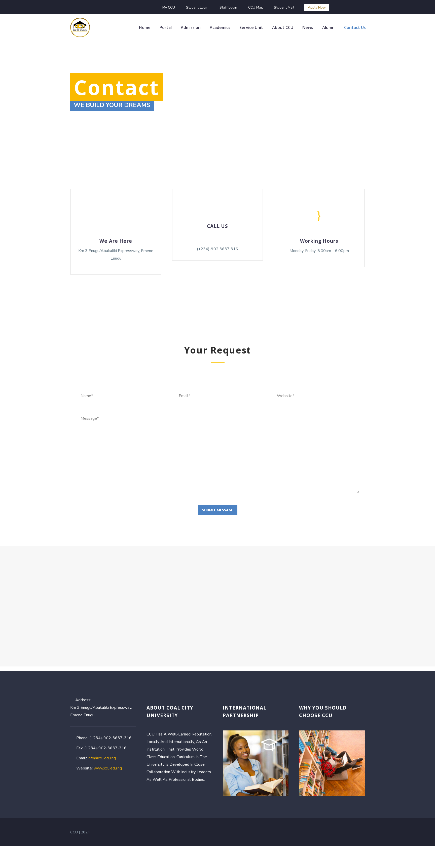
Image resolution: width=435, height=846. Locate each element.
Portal (166, 27)
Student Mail (284, 7)
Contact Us (355, 27)
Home (145, 27)
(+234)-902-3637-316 (110, 738)
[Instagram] (131, 8)
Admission (191, 27)
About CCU (282, 27)
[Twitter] (123, 8)
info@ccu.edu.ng (102, 758)
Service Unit (251, 27)
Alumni (329, 27)
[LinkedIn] (116, 8)
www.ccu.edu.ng (108, 768)
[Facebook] (108, 8)
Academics (220, 27)
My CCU (168, 7)
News (307, 27)
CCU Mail (255, 7)
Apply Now (317, 7)
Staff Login (228, 7)
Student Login (197, 7)
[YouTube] (138, 8)
